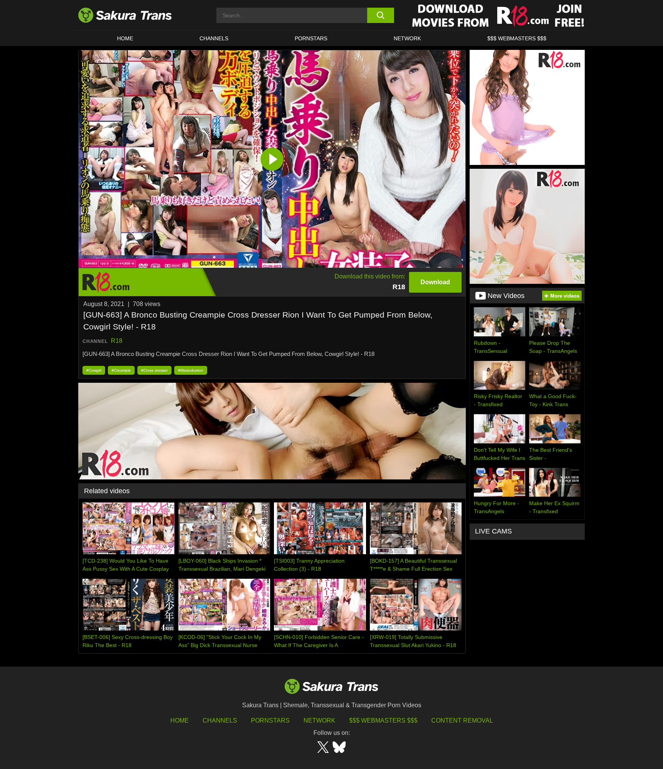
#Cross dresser (154, 370)
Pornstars (270, 720)
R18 (116, 341)
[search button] (380, 15)
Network (407, 38)
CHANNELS (214, 38)
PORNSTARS (311, 38)
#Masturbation (190, 370)
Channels (220, 720)
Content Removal (462, 720)
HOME (125, 38)
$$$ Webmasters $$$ (383, 720)
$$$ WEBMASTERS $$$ (516, 38)
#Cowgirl (93, 370)
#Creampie (121, 370)
